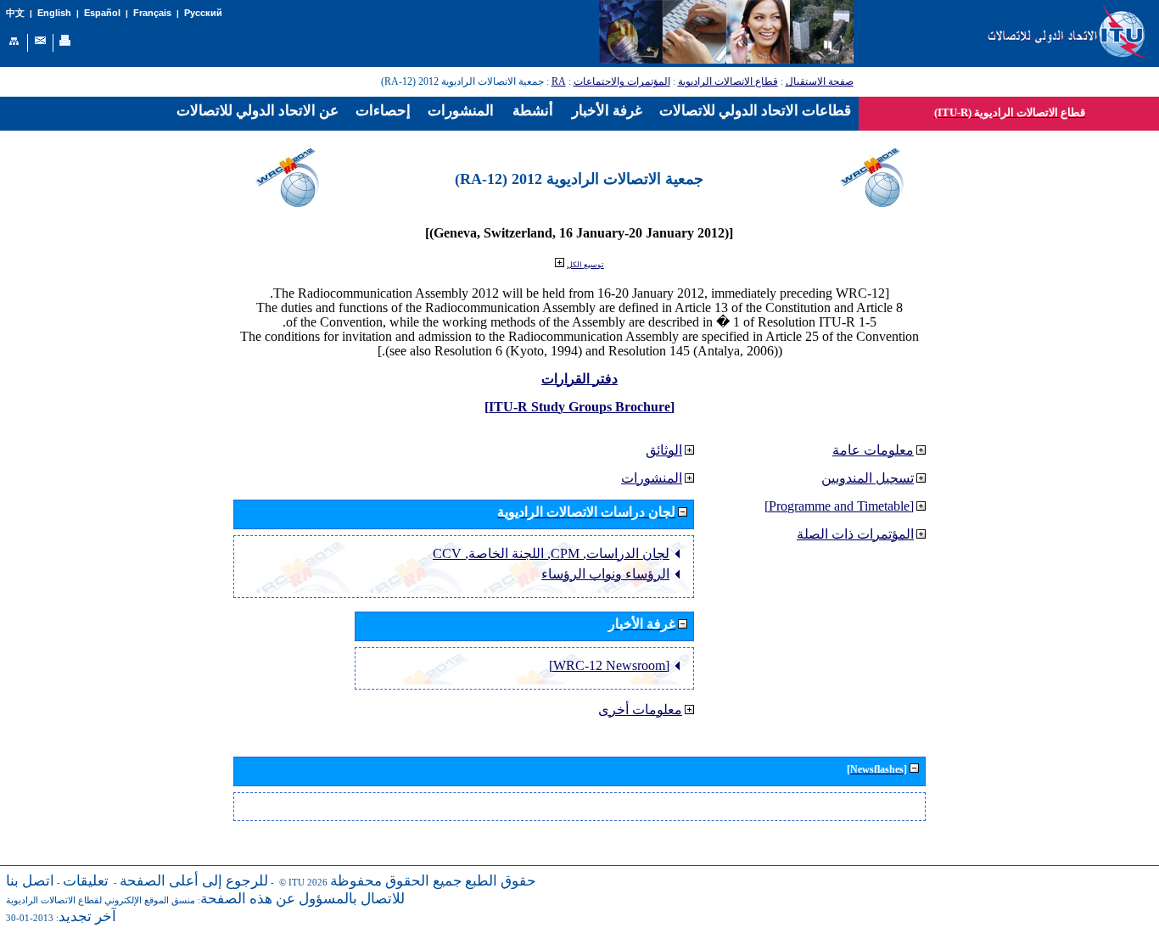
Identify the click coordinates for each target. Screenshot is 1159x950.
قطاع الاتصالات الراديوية (728, 81)
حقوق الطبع (500, 881)
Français (152, 13)
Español (102, 13)
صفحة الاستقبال (820, 81)
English (54, 13)
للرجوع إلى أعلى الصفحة (194, 881)
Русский (203, 13)
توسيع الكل (585, 264)
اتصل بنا (30, 881)
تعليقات (86, 881)
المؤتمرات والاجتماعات (622, 81)
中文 (15, 13)
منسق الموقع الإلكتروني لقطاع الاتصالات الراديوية (100, 900)
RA (559, 81)
